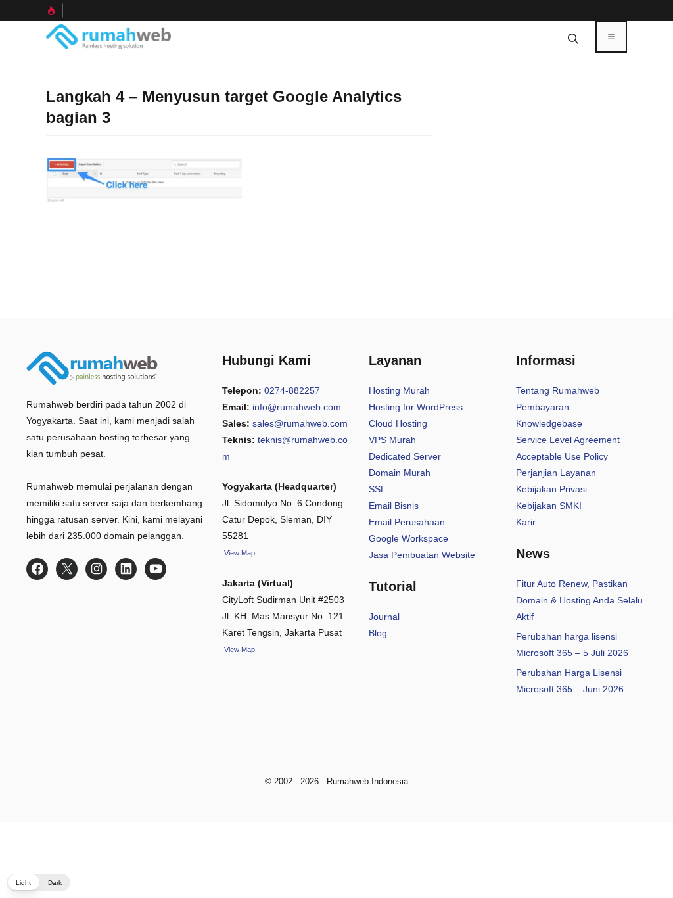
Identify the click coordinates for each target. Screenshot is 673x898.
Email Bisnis (394, 505)
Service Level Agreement (568, 440)
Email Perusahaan (407, 522)
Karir (526, 522)
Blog (378, 633)
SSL (377, 489)
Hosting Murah (399, 390)
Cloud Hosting (398, 423)
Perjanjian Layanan (556, 472)
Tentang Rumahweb (557, 390)
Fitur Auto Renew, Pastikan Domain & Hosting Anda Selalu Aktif (579, 600)
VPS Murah (392, 440)
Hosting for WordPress (416, 407)
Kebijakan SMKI (549, 505)
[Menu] (611, 37)
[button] (573, 37)
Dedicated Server (405, 456)
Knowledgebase (549, 423)
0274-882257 (292, 390)
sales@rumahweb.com (300, 423)
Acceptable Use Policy (562, 456)
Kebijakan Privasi (551, 489)
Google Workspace (408, 538)
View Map (238, 649)
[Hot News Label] (54, 10)
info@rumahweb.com (296, 407)
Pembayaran (542, 407)
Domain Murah (399, 472)
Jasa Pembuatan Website (422, 555)
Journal (384, 616)
